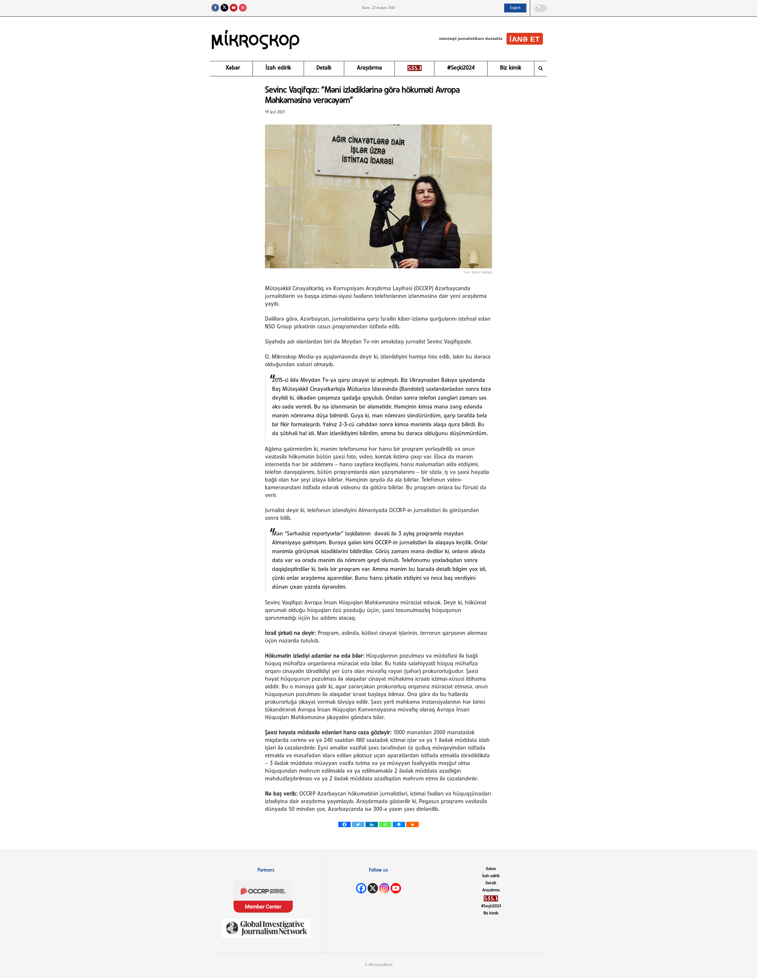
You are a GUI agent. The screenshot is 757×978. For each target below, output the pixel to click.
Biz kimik (510, 68)
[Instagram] (384, 888)
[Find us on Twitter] (224, 8)
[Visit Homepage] (255, 39)
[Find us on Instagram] (243, 8)
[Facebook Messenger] (399, 824)
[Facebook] (344, 824)
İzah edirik (278, 68)
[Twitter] (358, 824)
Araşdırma (369, 68)
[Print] (412, 824)
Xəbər (233, 68)
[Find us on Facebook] (215, 8)
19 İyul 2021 (275, 112)
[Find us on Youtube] (233, 8)
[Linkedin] (371, 824)
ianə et (524, 39)
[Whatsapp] (385, 824)
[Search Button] (540, 68)
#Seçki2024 (461, 68)
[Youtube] (396, 888)
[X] (373, 888)
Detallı (323, 68)
